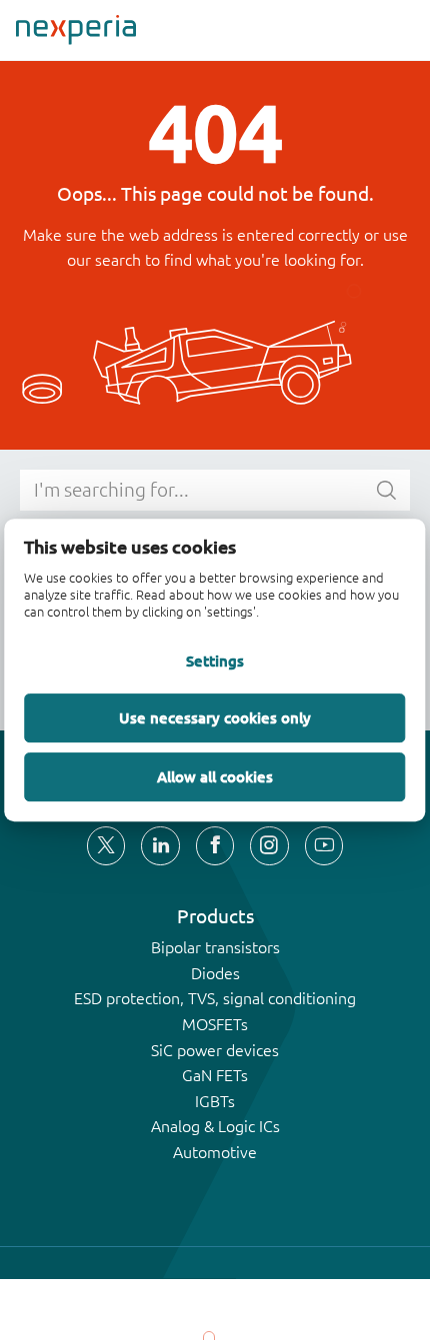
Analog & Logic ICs (215, 1126)
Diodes (215, 973)
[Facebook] (215, 845)
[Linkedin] (160, 845)
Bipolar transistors (215, 947)
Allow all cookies (215, 776)
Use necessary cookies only (215, 717)
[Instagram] (269, 845)
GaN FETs (215, 1075)
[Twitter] (106, 845)
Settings (215, 661)
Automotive (215, 1152)
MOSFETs (215, 1024)
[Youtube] (324, 845)
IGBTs (215, 1101)
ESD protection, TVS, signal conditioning (215, 998)
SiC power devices (215, 1050)
